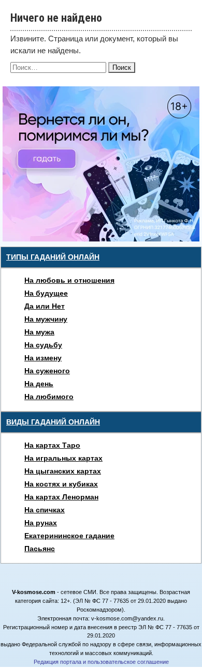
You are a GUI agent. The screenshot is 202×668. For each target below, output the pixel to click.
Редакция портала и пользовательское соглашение (101, 662)
